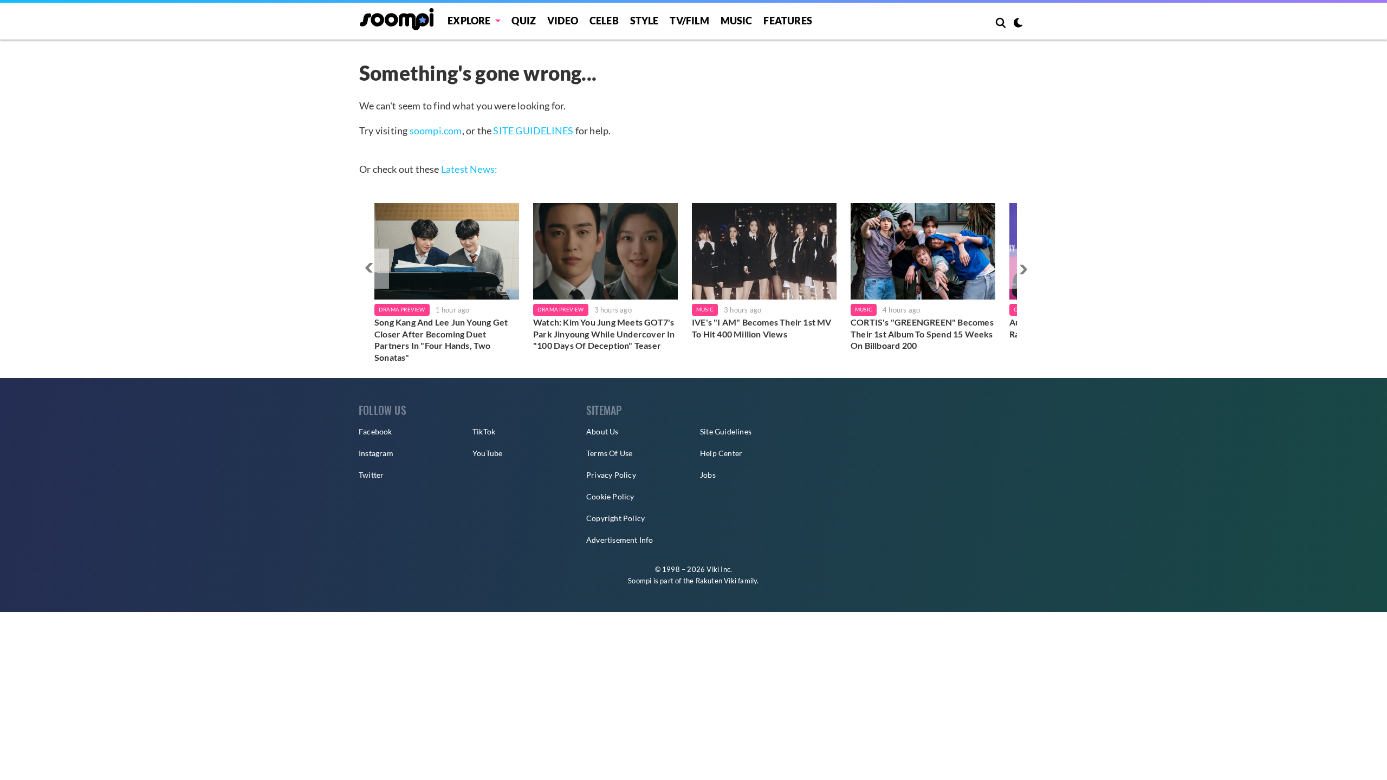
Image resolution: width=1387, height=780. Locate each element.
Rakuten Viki (716, 580)
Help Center (721, 453)
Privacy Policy (611, 474)
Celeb (604, 21)
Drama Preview (402, 309)
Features (787, 21)
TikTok (483, 431)
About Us (602, 431)
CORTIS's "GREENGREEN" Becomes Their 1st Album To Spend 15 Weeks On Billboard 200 (922, 333)
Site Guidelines (725, 431)
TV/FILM (689, 21)
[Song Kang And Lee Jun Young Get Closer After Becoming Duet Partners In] (446, 251)
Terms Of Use (609, 453)
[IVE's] (764, 251)
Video (562, 21)
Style (644, 21)
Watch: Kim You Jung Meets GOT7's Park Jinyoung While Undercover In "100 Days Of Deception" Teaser (604, 333)
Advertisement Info (619, 539)
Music (737, 21)
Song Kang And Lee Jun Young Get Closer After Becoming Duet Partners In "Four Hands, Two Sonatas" (441, 339)
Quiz (523, 21)
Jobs (708, 474)
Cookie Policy (610, 496)
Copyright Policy (615, 518)
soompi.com (436, 130)
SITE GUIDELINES (533, 130)
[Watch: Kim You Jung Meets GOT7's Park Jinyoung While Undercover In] (605, 251)
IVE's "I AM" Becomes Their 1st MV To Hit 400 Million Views (762, 328)
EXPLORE (469, 21)
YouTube (487, 453)
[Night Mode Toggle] (1018, 24)
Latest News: (469, 169)
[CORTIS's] (923, 251)
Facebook (375, 431)
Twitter (371, 474)
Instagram (376, 453)
